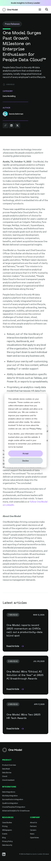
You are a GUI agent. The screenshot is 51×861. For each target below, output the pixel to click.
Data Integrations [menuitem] (8, 792)
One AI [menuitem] (4, 776)
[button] (46, 10)
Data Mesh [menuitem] (6, 769)
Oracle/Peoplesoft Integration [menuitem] (13, 807)
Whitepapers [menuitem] (7, 830)
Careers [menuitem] (33, 830)
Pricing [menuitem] (4, 826)
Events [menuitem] (4, 834)
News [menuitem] (32, 834)
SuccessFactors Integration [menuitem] (12, 799)
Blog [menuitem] (4, 838)
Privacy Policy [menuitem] (7, 841)
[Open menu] (40, 9)
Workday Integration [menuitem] (10, 796)
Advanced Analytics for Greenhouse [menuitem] (16, 811)
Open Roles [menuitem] (34, 838)
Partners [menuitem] (33, 826)
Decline (25, 461)
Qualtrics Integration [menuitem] (10, 803)
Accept (25, 453)
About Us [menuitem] (33, 823)
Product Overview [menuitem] (9, 765)
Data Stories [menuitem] (6, 773)
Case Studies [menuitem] (7, 823)
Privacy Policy (35, 428)
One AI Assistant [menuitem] (8, 780)
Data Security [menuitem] (7, 845)
